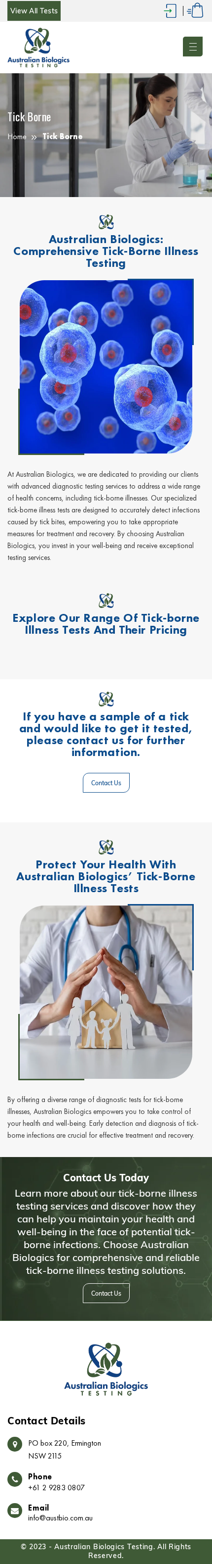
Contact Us (106, 783)
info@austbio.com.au (60, 1518)
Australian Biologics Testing (103, 1547)
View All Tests (34, 10)
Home (17, 136)
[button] (194, 47)
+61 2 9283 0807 (56, 1487)
